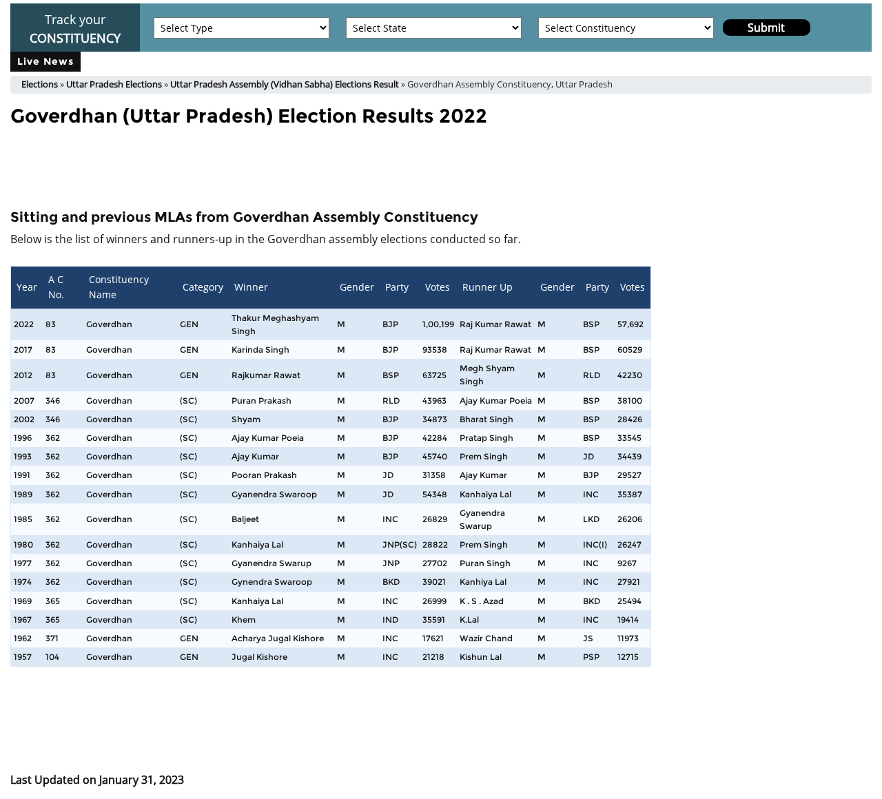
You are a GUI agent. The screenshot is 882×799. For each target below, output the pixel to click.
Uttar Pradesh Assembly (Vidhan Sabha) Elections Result (284, 84)
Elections (39, 84)
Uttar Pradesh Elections (114, 84)
